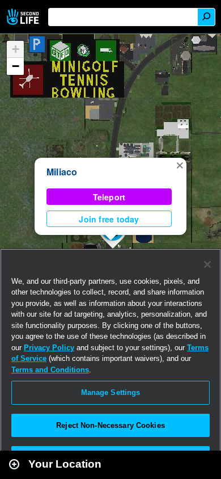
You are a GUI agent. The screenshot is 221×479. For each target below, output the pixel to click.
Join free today (109, 219)
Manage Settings (111, 392)
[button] (179, 164)
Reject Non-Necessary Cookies (110, 425)
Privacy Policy (49, 347)
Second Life (24, 17)
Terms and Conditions (50, 369)
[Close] (207, 264)
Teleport (109, 197)
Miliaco (62, 171)
